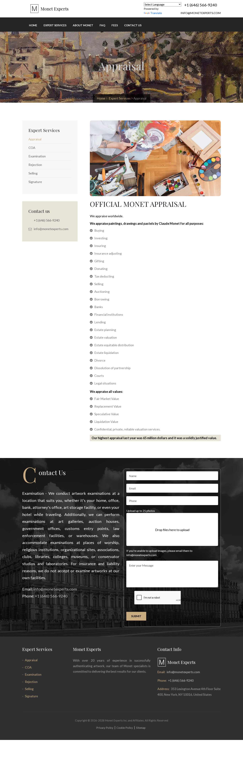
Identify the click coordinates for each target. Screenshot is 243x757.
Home (101, 98)
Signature (31, 696)
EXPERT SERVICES (55, 25)
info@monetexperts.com (201, 13)
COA (28, 667)
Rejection (31, 682)
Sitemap (141, 727)
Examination (33, 674)
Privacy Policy (104, 727)
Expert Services (120, 98)
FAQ (102, 25)
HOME (33, 25)
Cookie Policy (125, 727)
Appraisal (31, 660)
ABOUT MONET (83, 25)
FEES (115, 25)
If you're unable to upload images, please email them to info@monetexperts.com (159, 553)
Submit (136, 616)
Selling (29, 689)
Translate (156, 13)
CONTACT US (132, 25)
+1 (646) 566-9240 (200, 4)
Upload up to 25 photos (140, 510)
